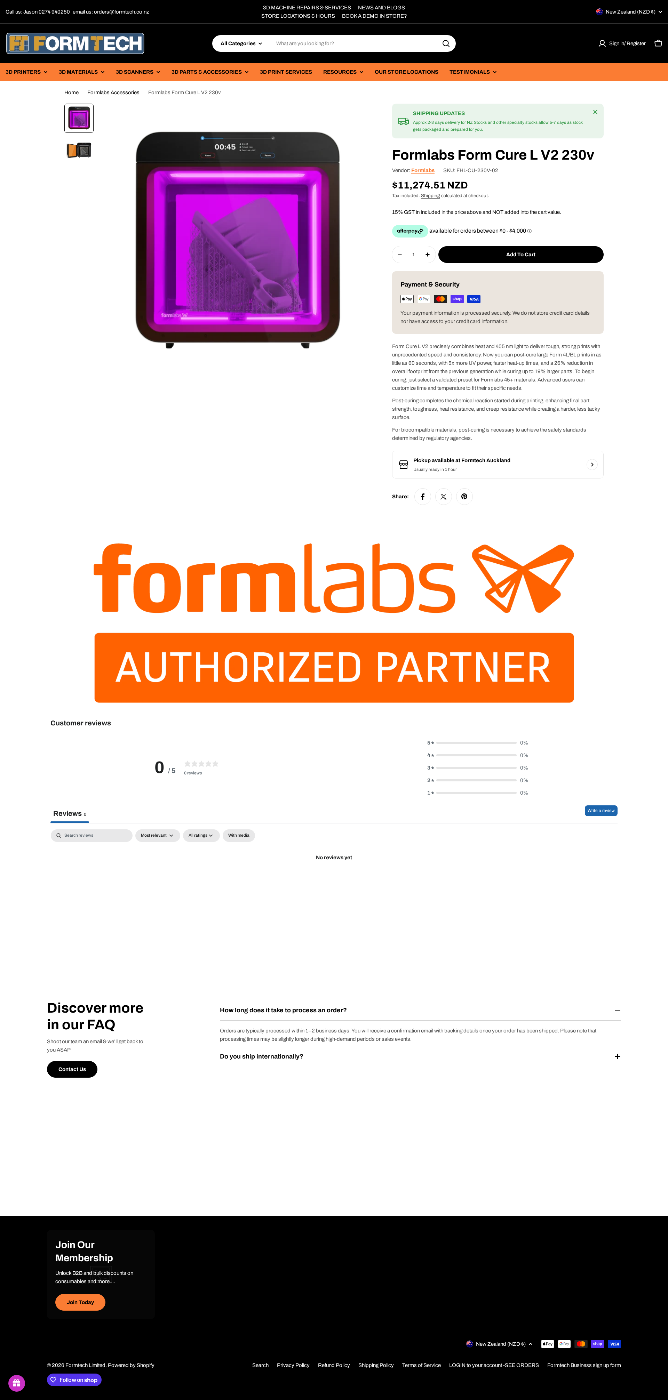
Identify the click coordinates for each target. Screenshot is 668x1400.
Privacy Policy (293, 1365)
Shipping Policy (376, 1365)
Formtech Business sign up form (584, 1365)
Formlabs (423, 170)
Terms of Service (421, 1365)
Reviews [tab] (69, 813)
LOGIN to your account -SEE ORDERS (494, 1365)
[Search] (446, 43)
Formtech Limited (85, 1365)
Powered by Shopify (131, 1365)
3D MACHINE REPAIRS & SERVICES (307, 7)
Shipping (430, 195)
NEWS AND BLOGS (381, 7)
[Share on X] (443, 496)
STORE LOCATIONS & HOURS (298, 16)
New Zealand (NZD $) (630, 12)
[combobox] (334, 43)
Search (260, 1365)
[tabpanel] (334, 881)
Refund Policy (334, 1365)
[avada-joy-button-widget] (16, 1383)
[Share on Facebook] (422, 496)
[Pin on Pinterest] (464, 496)
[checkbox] (239, 835)
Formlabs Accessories (113, 92)
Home (71, 92)
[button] (477, 743)
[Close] (595, 112)
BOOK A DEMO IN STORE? (374, 16)
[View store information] (592, 464)
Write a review (601, 810)
